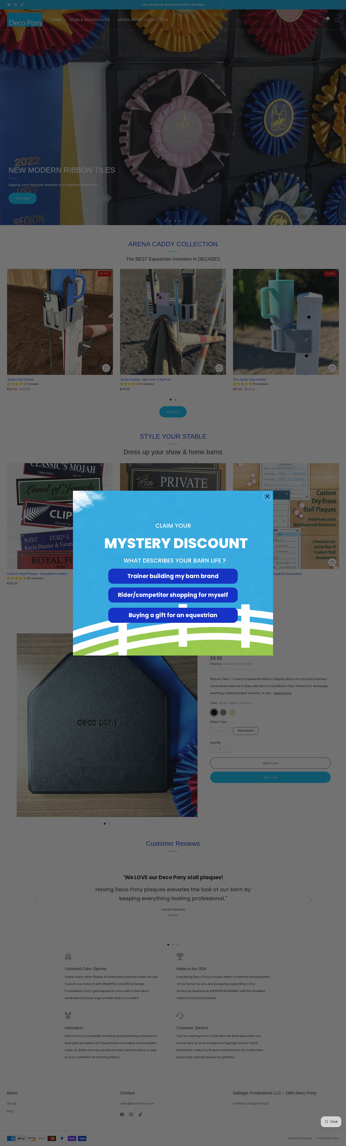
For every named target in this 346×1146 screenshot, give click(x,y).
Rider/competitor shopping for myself (173, 595)
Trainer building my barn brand (173, 576)
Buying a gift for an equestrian (173, 615)
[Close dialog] (267, 496)
